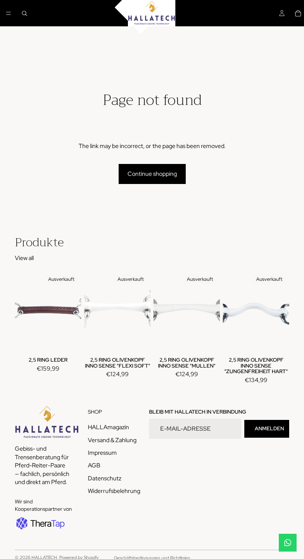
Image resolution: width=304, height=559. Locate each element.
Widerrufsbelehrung (114, 491)
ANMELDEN (269, 428)
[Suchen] (24, 13)
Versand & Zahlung (112, 440)
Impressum (102, 453)
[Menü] (8, 13)
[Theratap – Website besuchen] (40, 523)
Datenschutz (104, 478)
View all (24, 258)
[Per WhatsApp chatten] (288, 543)
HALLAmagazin (108, 427)
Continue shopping (152, 174)
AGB (94, 466)
